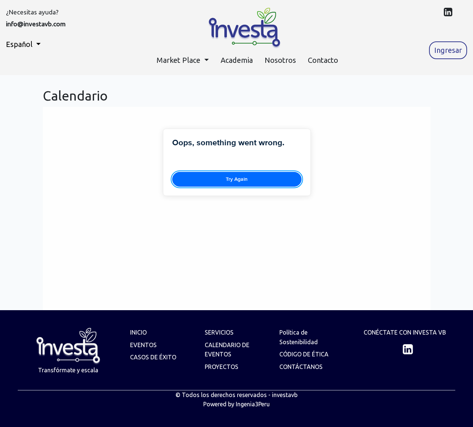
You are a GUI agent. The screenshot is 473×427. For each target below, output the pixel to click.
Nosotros (280, 60)
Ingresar (448, 50)
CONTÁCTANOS (301, 366)
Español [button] (20, 44)
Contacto (323, 60)
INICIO (138, 332)
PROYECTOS (221, 366)
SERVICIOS (219, 332)
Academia (237, 60)
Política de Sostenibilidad (298, 337)
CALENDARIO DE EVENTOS (227, 350)
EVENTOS (143, 345)
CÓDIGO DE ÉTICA (304, 354)
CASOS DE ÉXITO (153, 357)
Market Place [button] (179, 60)
